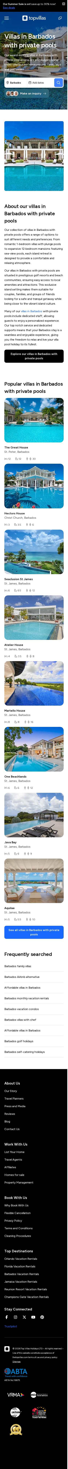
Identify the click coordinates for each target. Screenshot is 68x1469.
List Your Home (14, 1152)
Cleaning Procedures (17, 1236)
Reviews (9, 1114)
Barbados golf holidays (18, 1041)
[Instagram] (15, 1317)
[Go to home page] (34, 18)
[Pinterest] (42, 1317)
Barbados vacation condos (21, 1009)
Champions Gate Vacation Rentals (26, 1297)
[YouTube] (33, 1317)
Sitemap (16, 1361)
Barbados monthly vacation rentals (26, 998)
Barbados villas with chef (20, 1019)
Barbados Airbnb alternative (22, 977)
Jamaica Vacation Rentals (20, 1281)
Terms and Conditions (18, 1228)
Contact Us (12, 1129)
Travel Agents (13, 1159)
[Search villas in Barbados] (58, 82)
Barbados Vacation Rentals (21, 1274)
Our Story (10, 1091)
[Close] (63, 3)
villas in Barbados (31, 311)
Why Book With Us (16, 1205)
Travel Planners (14, 1098)
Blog (7, 1121)
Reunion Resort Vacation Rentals (25, 1289)
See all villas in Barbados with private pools (34, 932)
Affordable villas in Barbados (22, 987)
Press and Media (14, 1106)
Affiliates (10, 1167)
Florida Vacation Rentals (19, 1266)
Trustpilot (10, 1326)
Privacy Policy (13, 1220)
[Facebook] (6, 1317)
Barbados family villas (17, 966)
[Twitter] (24, 1317)
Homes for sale (14, 1175)
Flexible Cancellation (17, 1213)
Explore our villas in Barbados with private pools (34, 356)
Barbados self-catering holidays (24, 1052)
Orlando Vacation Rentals (20, 1258)
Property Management (18, 1182)
